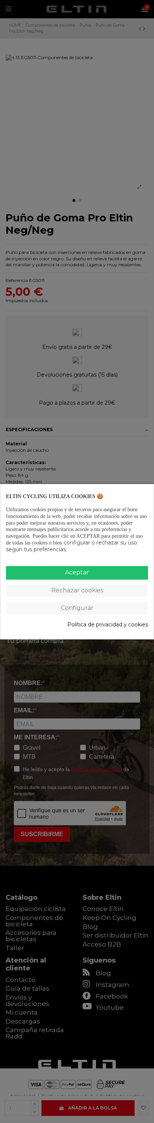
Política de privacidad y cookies (107, 625)
